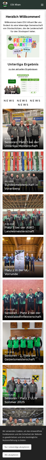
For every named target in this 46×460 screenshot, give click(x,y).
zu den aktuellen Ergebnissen (23, 69)
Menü (42, 4)
